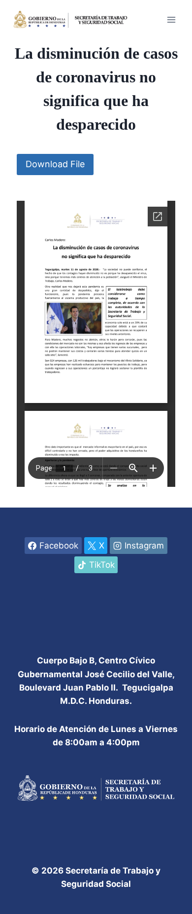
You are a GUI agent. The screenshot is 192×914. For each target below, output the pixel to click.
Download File (55, 164)
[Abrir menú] (171, 19)
